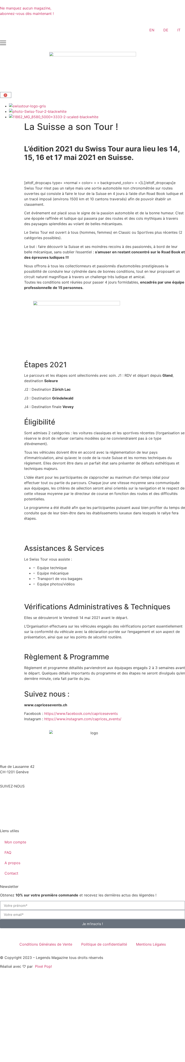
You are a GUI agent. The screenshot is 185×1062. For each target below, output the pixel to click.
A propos (12, 863)
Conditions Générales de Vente (45, 944)
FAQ (8, 852)
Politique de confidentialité (104, 944)
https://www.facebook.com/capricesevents (81, 713)
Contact (11, 873)
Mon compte (15, 842)
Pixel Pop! (43, 966)
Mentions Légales (151, 944)
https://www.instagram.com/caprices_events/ (82, 719)
